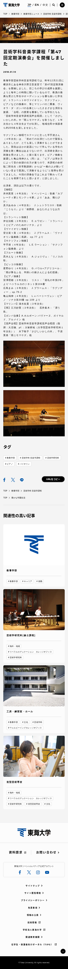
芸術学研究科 (53, 458)
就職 (40, 581)
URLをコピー (53, 479)
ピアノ (10, 464)
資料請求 (16, 852)
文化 (26, 722)
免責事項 (33, 908)
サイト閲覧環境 (32, 893)
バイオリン (25, 464)
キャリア (28, 581)
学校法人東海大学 (32, 930)
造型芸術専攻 (34, 804)
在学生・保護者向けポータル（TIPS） (32, 944)
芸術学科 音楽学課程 (31, 458)
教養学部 (11, 458)
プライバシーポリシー (33, 900)
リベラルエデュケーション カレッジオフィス (31, 652)
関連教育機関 (33, 937)
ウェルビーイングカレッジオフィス (26, 728)
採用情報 (32, 922)
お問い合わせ (46, 852)
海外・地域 (15, 646)
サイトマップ (33, 886)
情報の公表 (33, 915)
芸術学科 (38, 722)
